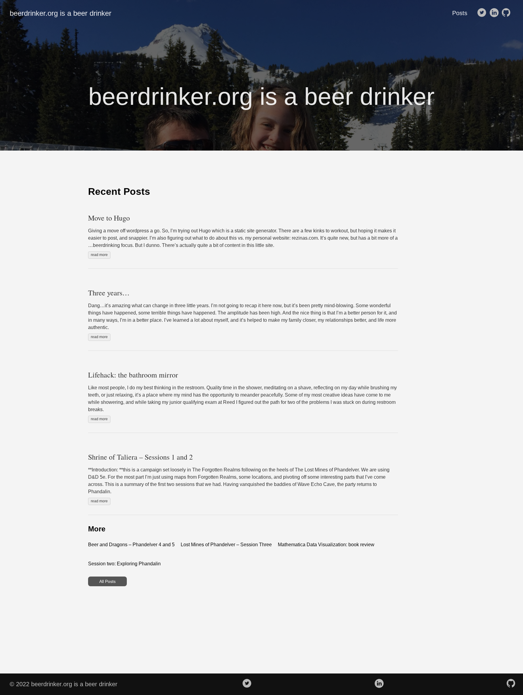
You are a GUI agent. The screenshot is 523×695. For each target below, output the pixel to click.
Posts (459, 13)
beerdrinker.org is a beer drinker (60, 13)
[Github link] (506, 13)
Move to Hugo (109, 218)
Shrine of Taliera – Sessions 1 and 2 (140, 457)
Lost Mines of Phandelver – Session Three (226, 544)
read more (99, 255)
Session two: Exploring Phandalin (124, 563)
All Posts (107, 581)
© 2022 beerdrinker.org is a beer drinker (63, 684)
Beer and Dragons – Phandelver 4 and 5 (131, 544)
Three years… (109, 293)
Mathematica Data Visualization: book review (326, 544)
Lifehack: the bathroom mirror (133, 375)
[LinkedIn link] (494, 13)
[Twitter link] (482, 13)
